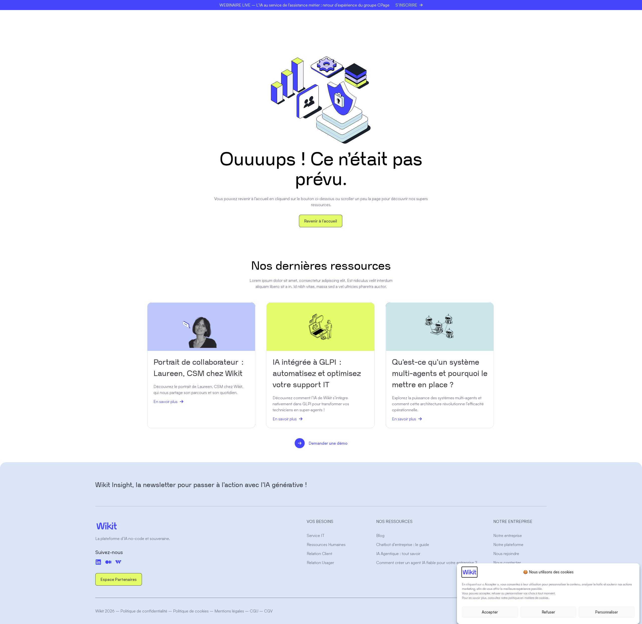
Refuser (548, 612)
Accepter (490, 612)
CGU (254, 610)
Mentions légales (229, 610)
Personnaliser (606, 612)
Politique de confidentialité (143, 610)
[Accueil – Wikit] (143, 525)
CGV (268, 610)
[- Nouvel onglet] (108, 562)
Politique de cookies (191, 610)
